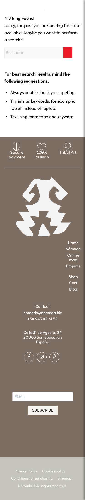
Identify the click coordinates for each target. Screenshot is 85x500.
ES (49, 11)
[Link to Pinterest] (49, 3)
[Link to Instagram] (42, 3)
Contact (42, 306)
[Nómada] (21, 22)
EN (39, 11)
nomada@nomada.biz (42, 312)
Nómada (73, 248)
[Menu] (78, 21)
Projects (73, 265)
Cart (73, 282)
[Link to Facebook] (35, 3)
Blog (73, 289)
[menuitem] (39, 10)
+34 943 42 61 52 (42, 318)
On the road (73, 257)
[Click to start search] (67, 52)
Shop (73, 276)
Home (73, 242)
